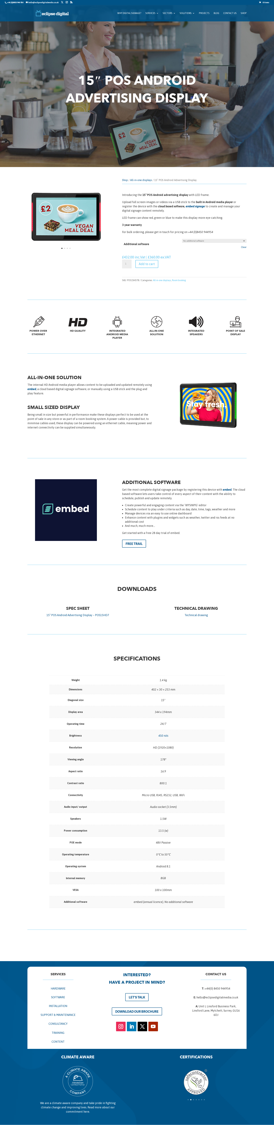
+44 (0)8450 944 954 (15, 2)
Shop (125, 180)
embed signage (195, 206)
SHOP (244, 13)
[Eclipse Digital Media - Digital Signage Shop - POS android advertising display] (66, 254)
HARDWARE (58, 988)
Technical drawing (196, 615)
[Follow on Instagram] (121, 1026)
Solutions (186, 13)
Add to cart (147, 264)
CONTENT (58, 1041)
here (86, 1111)
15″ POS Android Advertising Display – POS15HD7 (77, 615)
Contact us (230, 13)
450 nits (163, 735)
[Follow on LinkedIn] (131, 1026)
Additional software (136, 244)
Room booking (179, 280)
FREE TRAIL (134, 543)
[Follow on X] (142, 1026)
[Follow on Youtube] (153, 1026)
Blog (216, 13)
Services (150, 13)
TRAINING (58, 1032)
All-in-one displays (141, 180)
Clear (244, 247)
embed (31, 389)
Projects (204, 13)
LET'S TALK (137, 997)
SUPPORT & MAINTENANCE (58, 1014)
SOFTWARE (58, 997)
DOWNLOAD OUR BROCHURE (137, 1011)
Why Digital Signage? (129, 13)
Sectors (167, 13)
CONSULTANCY (58, 1023)
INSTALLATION (58, 1006)
